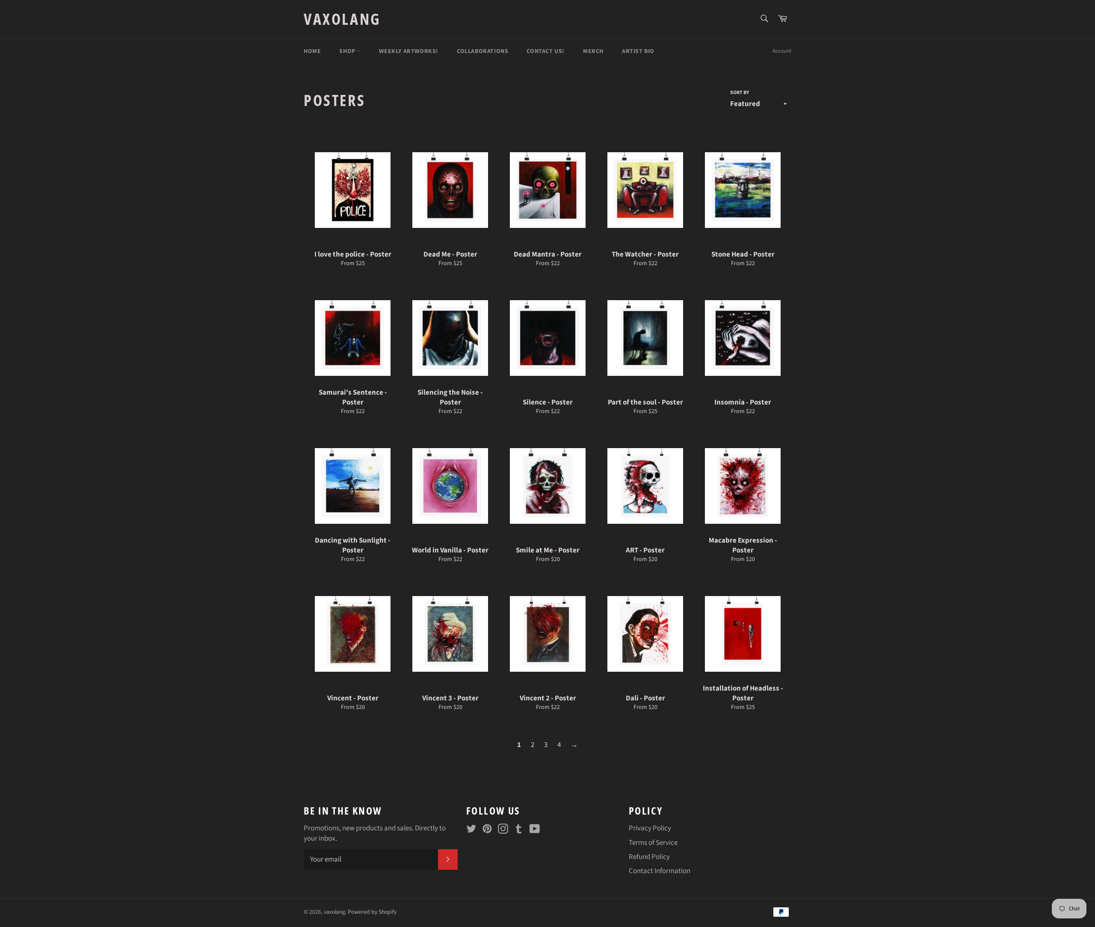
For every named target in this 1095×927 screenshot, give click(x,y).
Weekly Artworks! (408, 51)
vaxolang (342, 19)
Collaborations (482, 51)
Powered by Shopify (372, 912)
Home (312, 51)
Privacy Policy (650, 828)
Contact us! (546, 51)
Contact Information (659, 871)
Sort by (739, 92)
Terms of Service (653, 843)
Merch (593, 51)
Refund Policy (649, 857)
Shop (348, 51)
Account (781, 51)
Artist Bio (638, 51)
